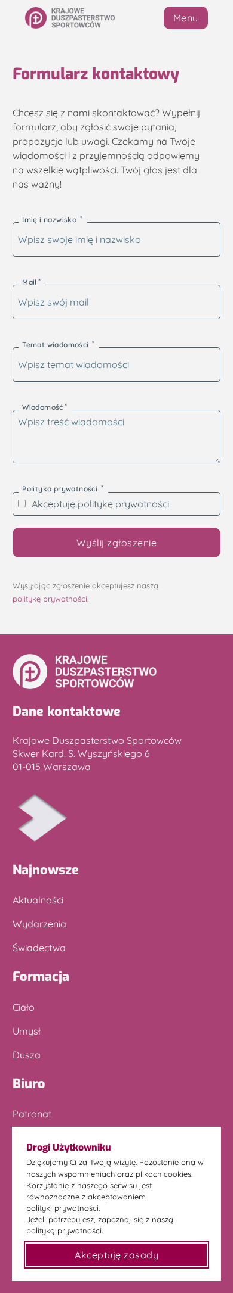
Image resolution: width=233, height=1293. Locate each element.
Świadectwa (39, 948)
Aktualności (38, 900)
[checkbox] (22, 503)
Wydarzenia (39, 924)
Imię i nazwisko (50, 219)
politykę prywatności (50, 598)
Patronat (32, 1114)
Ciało (24, 1007)
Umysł (27, 1031)
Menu (185, 18)
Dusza (27, 1055)
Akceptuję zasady (116, 1255)
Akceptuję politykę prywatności (100, 504)
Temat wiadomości (56, 344)
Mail (29, 282)
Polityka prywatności (60, 488)
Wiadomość (42, 407)
